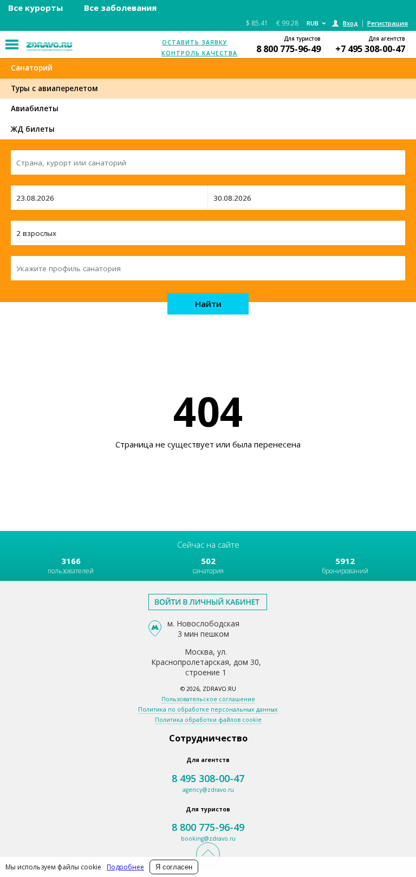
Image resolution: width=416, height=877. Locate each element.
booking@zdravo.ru (208, 838)
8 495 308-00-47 (208, 778)
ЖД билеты (33, 129)
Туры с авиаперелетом (54, 88)
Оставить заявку (194, 42)
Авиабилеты (34, 108)
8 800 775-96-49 (288, 48)
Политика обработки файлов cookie (208, 720)
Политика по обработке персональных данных (208, 709)
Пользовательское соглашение (208, 699)
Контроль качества (199, 53)
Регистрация (387, 23)
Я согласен (173, 867)
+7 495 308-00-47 (370, 48)
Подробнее (125, 867)
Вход (350, 23)
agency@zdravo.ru (208, 789)
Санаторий (32, 68)
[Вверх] (208, 854)
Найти (208, 303)
